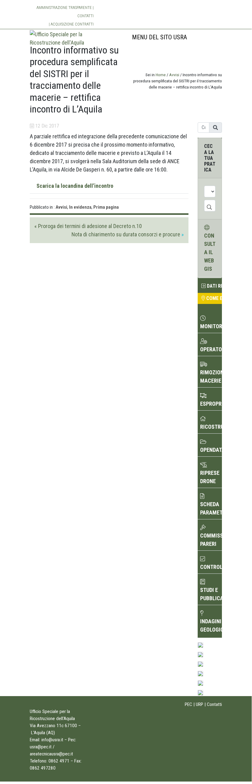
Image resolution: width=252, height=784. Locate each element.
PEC (188, 704)
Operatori (211, 349)
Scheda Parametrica (211, 508)
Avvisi (174, 74)
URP (199, 704)
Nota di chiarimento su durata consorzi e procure (126, 234)
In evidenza (80, 207)
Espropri (211, 403)
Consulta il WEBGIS (209, 252)
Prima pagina (106, 207)
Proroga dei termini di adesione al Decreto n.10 (90, 226)
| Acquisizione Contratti (71, 24)
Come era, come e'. (213, 298)
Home (161, 74)
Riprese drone (209, 477)
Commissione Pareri (211, 539)
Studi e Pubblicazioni (211, 594)
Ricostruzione (211, 427)
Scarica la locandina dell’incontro (75, 186)
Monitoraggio (211, 326)
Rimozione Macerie (211, 376)
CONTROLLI (211, 567)
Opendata (211, 450)
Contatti (85, 16)
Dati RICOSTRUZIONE (214, 286)
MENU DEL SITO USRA (159, 37)
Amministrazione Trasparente (64, 7)
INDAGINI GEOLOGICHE (211, 625)
